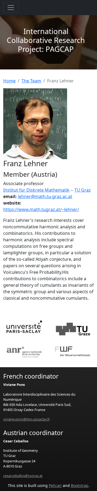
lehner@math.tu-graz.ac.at (45, 196)
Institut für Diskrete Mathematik (36, 190)
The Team (31, 81)
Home (9, 81)
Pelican (55, 485)
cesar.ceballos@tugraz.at (23, 475)
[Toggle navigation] (10, 7)
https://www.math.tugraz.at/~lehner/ (41, 209)
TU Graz (82, 190)
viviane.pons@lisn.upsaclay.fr (26, 419)
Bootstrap (79, 485)
